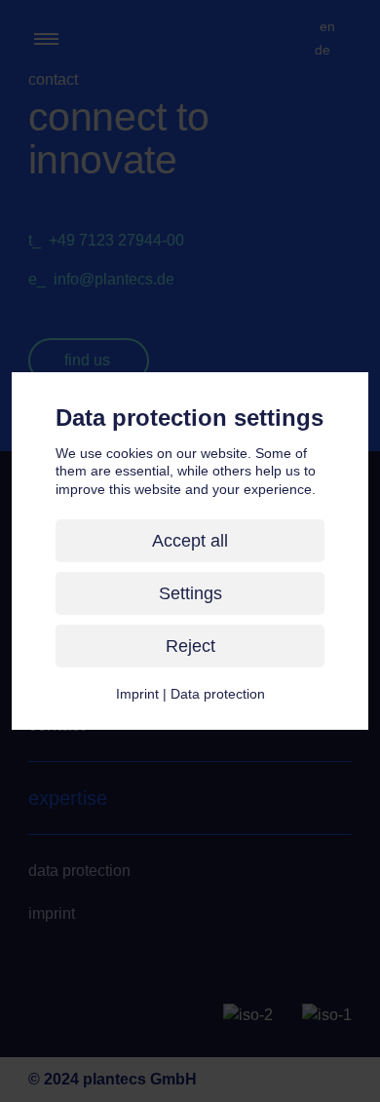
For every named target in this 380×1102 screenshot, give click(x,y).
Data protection (218, 694)
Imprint (137, 694)
